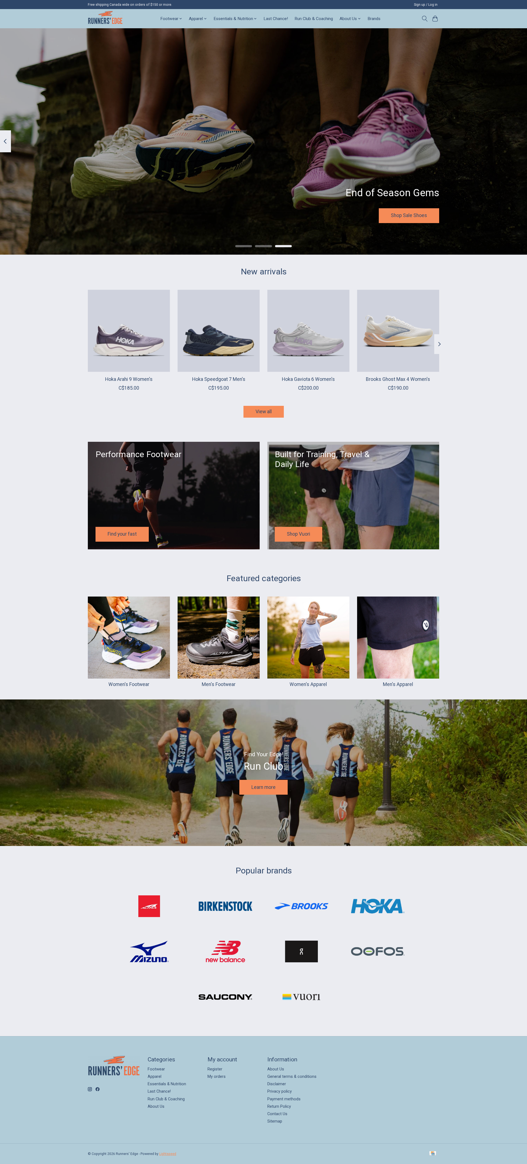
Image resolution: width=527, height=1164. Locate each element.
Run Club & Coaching (314, 18)
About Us (156, 1106)
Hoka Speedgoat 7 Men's (218, 379)
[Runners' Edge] (105, 18)
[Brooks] (301, 907)
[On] (301, 952)
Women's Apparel (308, 684)
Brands (374, 18)
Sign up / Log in (426, 5)
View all (264, 411)
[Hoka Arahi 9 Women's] (129, 331)
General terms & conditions (291, 1076)
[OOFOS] (377, 952)
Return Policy (279, 1106)
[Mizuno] (149, 952)
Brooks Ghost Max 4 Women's (398, 379)
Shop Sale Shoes (409, 215)
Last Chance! (276, 18)
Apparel (154, 1076)
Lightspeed (167, 1154)
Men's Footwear (219, 684)
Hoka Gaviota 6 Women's (308, 379)
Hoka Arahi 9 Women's (129, 379)
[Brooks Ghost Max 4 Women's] (398, 331)
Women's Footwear (128, 684)
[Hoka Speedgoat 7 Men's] (219, 331)
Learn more (263, 787)
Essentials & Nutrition (167, 1083)
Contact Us (277, 1113)
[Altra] (149, 907)
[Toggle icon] (424, 19)
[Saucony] (225, 997)
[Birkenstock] (225, 907)
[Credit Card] (432, 1153)
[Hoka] (377, 907)
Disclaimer (276, 1083)
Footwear (156, 1069)
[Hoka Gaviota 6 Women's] (308, 331)
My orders (217, 1076)
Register (215, 1069)
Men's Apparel (398, 684)
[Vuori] (301, 997)
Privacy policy (279, 1091)
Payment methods (284, 1098)
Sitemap (274, 1121)
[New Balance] (225, 952)
